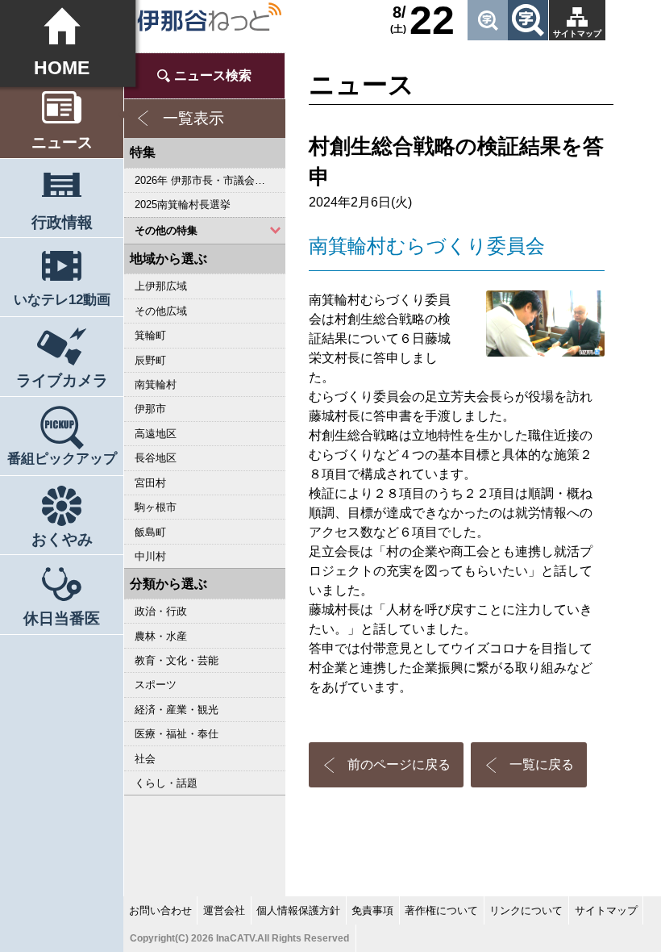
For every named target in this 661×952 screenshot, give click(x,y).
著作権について (441, 910)
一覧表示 (193, 118)
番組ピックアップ (62, 458)
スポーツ (156, 685)
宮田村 (150, 483)
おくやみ (62, 539)
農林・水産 (161, 636)
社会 (145, 759)
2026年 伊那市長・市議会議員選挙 (210, 180)
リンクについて (526, 910)
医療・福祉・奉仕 (176, 734)
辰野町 (150, 360)
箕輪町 (150, 335)
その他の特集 (166, 230)
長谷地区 (156, 458)
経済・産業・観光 (176, 710)
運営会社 (224, 910)
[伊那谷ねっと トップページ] (208, 17)
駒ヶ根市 (156, 507)
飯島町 (150, 532)
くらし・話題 (166, 783)
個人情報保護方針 (298, 910)
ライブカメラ (62, 380)
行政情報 (62, 222)
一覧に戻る (541, 764)
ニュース (62, 142)
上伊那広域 (161, 286)
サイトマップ (577, 33)
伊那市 (150, 409)
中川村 (150, 556)
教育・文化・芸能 (176, 660)
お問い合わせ (160, 910)
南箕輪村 (156, 384)
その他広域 (161, 311)
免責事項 (372, 910)
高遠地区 (156, 434)
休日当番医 (61, 618)
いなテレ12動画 (62, 299)
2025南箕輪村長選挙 (183, 204)
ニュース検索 (213, 75)
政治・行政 (161, 611)
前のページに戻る (399, 764)
